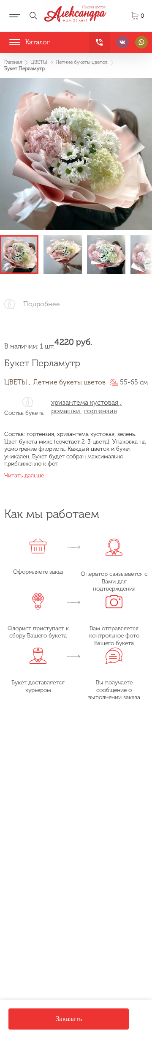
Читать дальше (24, 475)
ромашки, (66, 411)
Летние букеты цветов (69, 382)
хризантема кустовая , (86, 402)
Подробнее (41, 304)
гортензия (100, 411)
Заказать (69, 1019)
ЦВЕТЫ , (17, 382)
